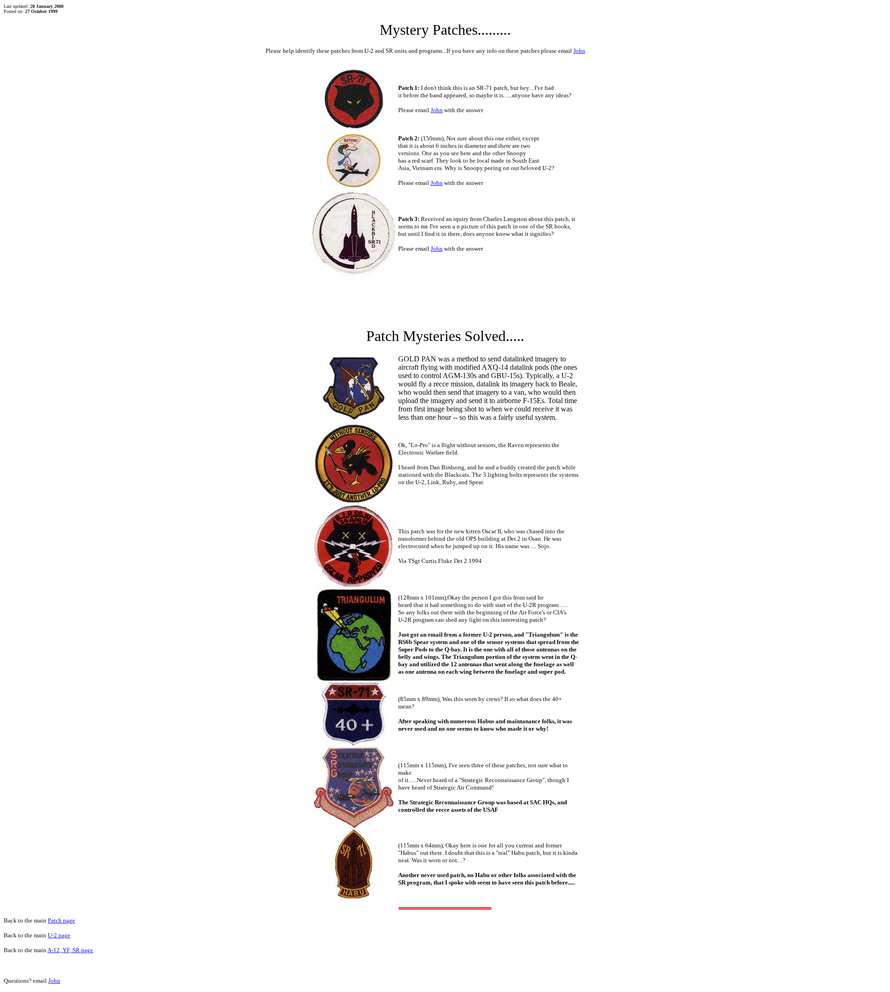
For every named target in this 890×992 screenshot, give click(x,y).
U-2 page (59, 935)
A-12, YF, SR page (70, 950)
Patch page (61, 920)
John (579, 50)
